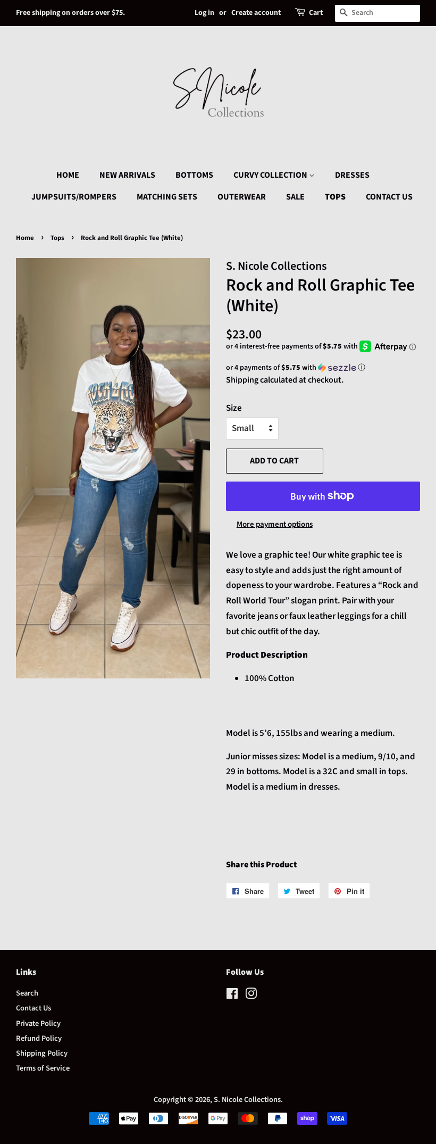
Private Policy (38, 1023)
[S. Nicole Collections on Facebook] (232, 995)
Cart (316, 12)
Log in (204, 12)
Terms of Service (43, 1068)
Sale (295, 197)
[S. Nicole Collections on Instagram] (251, 995)
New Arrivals (127, 175)
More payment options (275, 524)
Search (27, 993)
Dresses (352, 175)
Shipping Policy (42, 1053)
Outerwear (241, 197)
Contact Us (389, 197)
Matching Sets (167, 197)
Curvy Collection (271, 175)
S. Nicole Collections (247, 1099)
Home (67, 175)
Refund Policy (39, 1038)
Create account (256, 12)
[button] (323, 367)
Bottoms (194, 175)
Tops (335, 197)
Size (234, 408)
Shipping (242, 380)
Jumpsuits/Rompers (73, 197)
